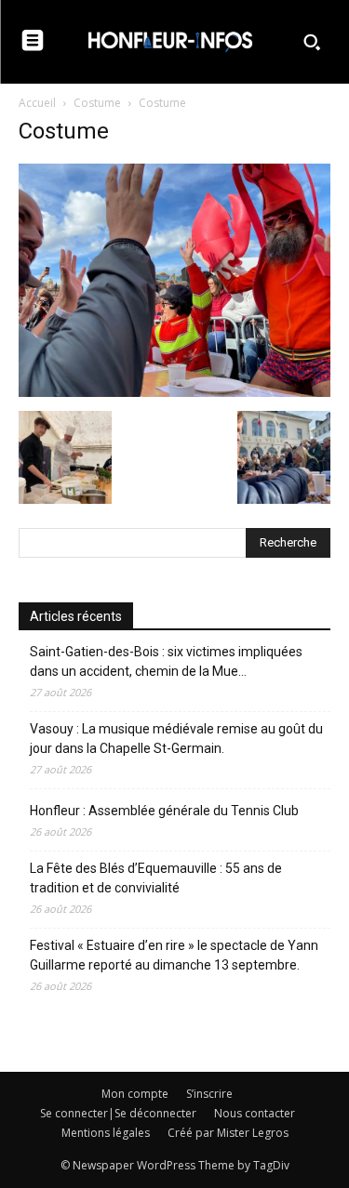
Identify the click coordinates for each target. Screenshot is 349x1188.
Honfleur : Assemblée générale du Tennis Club (164, 810)
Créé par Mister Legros (228, 1133)
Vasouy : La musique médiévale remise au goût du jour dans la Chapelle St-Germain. (176, 738)
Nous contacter (254, 1113)
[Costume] (174, 392)
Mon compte (134, 1094)
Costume (97, 103)
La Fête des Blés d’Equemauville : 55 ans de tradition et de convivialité (156, 878)
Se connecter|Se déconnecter (118, 1113)
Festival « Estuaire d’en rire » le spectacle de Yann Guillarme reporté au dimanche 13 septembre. (174, 955)
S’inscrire (209, 1094)
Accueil (37, 103)
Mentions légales (105, 1133)
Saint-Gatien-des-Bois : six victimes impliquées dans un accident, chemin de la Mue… (166, 661)
